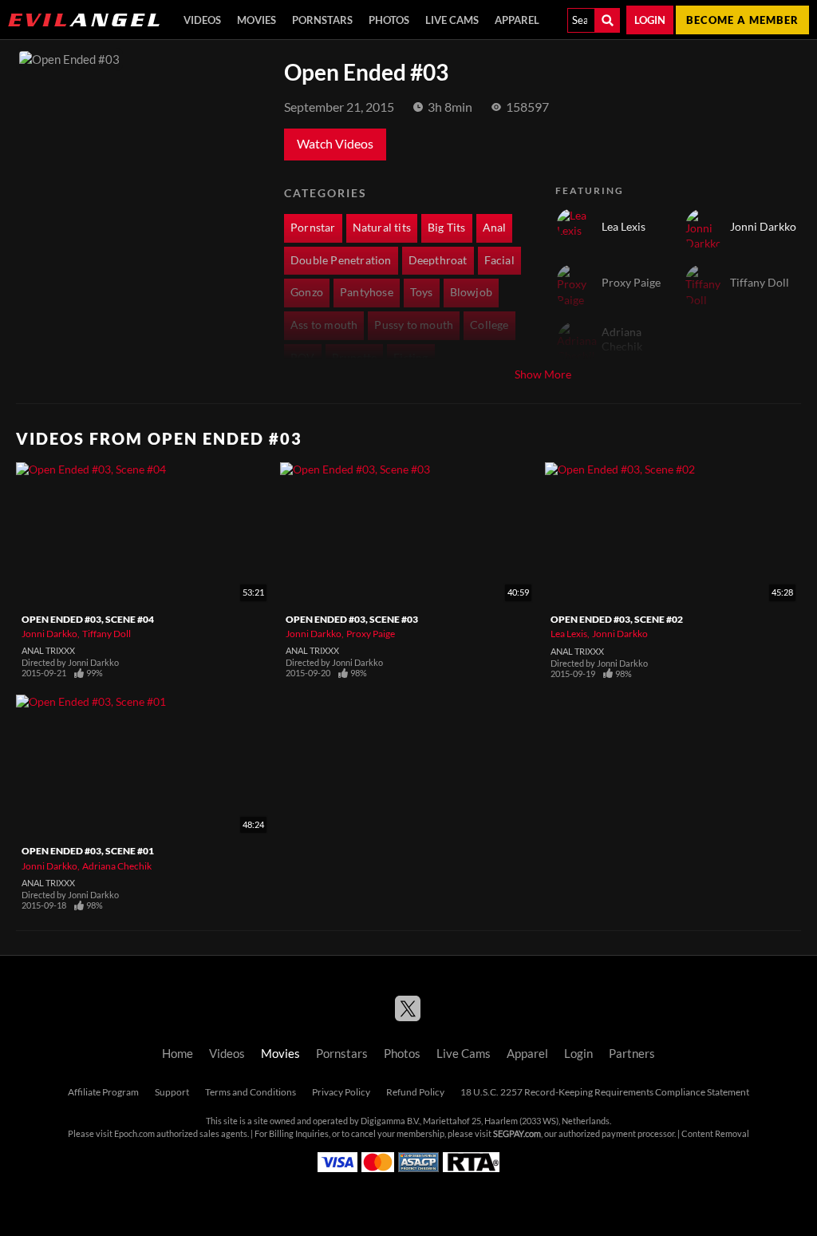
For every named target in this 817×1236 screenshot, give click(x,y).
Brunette (354, 357)
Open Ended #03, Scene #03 (352, 619)
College (489, 325)
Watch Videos (335, 144)
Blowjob (471, 292)
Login (649, 20)
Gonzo (306, 292)
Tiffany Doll (106, 633)
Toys (421, 292)
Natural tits (382, 227)
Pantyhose (366, 292)
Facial (499, 260)
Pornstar (313, 227)
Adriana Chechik (117, 866)
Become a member (742, 20)
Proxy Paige (370, 633)
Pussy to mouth (413, 325)
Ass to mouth (323, 325)
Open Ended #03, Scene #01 (88, 851)
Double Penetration (341, 260)
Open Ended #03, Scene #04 (88, 619)
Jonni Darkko (49, 633)
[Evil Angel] (84, 20)
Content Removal (715, 1134)
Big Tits (447, 227)
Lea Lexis (569, 633)
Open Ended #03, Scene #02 (617, 619)
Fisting (410, 357)
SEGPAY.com (517, 1134)
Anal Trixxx (48, 651)
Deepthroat (438, 260)
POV (302, 357)
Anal (495, 227)
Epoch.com (134, 1134)
